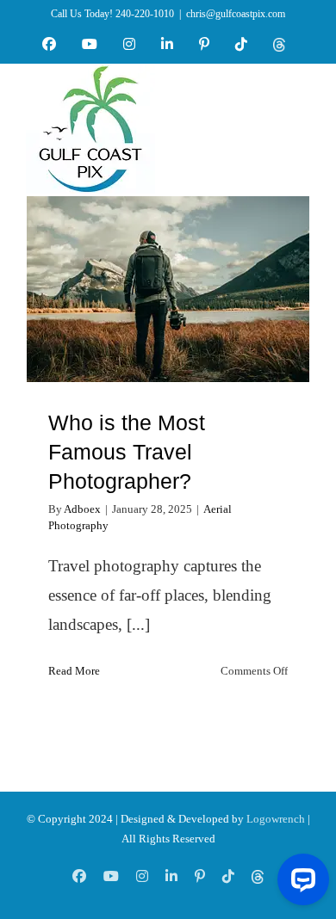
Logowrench (275, 818)
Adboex (82, 509)
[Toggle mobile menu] (300, 122)
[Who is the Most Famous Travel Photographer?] (168, 289)
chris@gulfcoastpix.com (235, 14)
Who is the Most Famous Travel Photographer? (168, 258)
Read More (74, 670)
